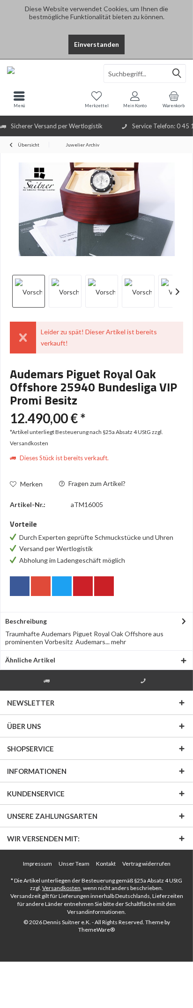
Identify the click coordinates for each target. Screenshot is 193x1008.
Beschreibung (26, 621)
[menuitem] (174, 99)
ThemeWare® (96, 929)
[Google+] (41, 586)
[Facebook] (20, 586)
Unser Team (74, 863)
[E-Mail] (104, 586)
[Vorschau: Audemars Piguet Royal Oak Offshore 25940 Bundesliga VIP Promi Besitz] (28, 291)
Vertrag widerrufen (146, 863)
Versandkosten (61, 887)
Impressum (37, 863)
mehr (118, 642)
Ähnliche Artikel (30, 660)
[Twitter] (62, 586)
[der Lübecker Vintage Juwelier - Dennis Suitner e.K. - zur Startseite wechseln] (48, 73)
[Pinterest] (83, 586)
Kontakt (106, 863)
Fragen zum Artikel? (96, 483)
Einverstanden (96, 44)
